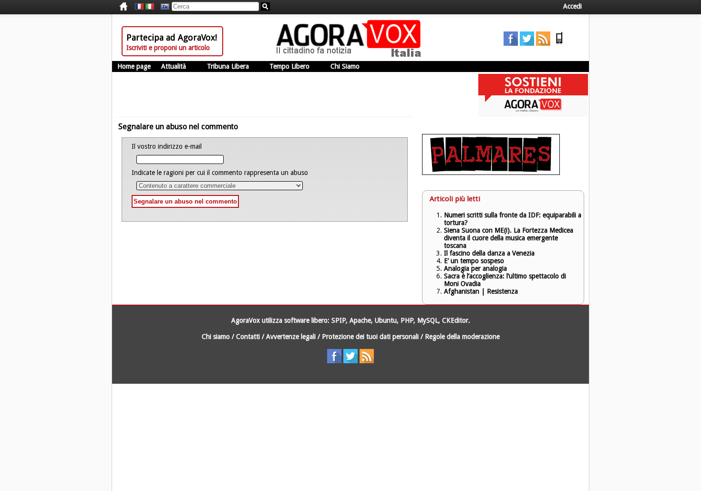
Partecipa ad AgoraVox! (171, 37)
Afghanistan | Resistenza (481, 291)
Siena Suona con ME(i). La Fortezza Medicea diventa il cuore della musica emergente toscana (508, 237)
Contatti (248, 336)
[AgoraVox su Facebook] (511, 43)
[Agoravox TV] (162, 6)
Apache (360, 320)
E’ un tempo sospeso (474, 261)
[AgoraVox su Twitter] (527, 43)
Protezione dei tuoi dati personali (370, 336)
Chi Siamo (345, 66)
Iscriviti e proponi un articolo (168, 47)
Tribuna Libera (228, 66)
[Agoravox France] (139, 6)
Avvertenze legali (291, 336)
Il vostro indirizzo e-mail (167, 146)
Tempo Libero (289, 66)
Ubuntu (386, 320)
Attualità (173, 66)
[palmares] (491, 172)
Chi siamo (216, 336)
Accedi (572, 6)
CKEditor (455, 320)
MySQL (427, 320)
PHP (407, 320)
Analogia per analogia (475, 268)
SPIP (338, 320)
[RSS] (543, 43)
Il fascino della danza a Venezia (489, 253)
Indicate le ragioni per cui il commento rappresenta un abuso (220, 172)
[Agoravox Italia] (149, 6)
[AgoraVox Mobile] (559, 43)
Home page (134, 66)
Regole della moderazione (462, 336)
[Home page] (351, 55)
